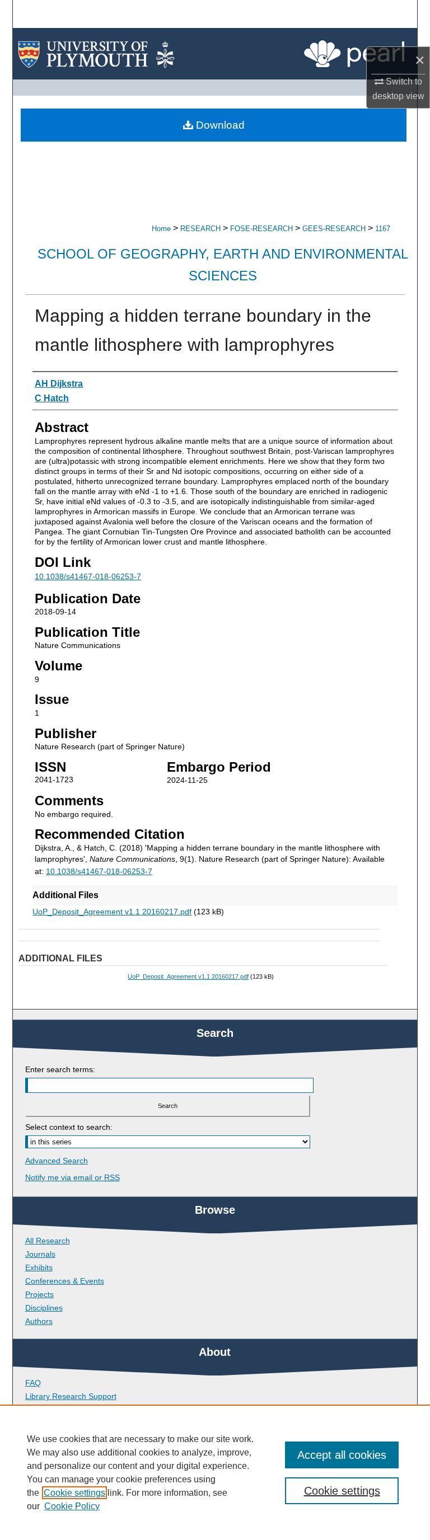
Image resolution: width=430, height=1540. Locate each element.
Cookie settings (74, 1492)
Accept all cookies (341, 1455)
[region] (215, 1472)
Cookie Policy (72, 1506)
